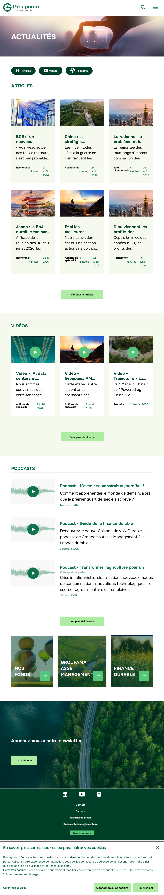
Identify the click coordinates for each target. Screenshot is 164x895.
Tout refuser (145, 887)
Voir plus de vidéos (82, 436)
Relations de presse (80, 817)
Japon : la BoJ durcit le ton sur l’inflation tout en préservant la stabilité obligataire (32, 238)
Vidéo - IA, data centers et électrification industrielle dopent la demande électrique (31, 388)
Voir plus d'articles (82, 294)
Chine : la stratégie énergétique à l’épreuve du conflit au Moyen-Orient (82, 148)
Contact (80, 804)
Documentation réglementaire (80, 823)
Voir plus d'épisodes (82, 621)
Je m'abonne (24, 760)
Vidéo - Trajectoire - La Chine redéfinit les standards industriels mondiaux (128, 385)
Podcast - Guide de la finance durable (96, 523)
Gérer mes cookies (82, 833)
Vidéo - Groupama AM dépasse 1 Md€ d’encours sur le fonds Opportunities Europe (80, 388)
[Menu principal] (155, 7)
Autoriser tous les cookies (112, 887)
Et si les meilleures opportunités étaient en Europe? (77, 236)
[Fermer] (157, 847)
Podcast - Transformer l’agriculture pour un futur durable (102, 569)
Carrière (80, 811)
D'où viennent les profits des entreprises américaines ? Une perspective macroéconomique (131, 238)
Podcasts (82, 70)
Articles (26, 70)
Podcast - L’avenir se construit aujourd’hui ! (102, 485)
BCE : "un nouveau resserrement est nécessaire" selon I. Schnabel (33, 146)
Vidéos (53, 70)
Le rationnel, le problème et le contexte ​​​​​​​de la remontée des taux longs (128, 146)
